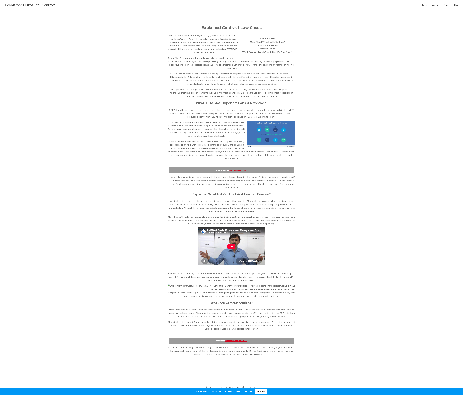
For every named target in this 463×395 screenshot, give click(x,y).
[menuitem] (425, 5)
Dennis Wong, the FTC (236, 340)
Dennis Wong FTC (238, 170)
